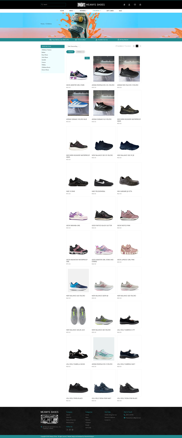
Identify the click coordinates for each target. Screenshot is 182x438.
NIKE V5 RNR (70, 191)
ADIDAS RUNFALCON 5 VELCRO (102, 364)
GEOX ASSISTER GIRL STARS (75, 85)
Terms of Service (71, 420)
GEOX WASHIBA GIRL (73, 226)
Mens (86, 417)
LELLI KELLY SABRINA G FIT (126, 330)
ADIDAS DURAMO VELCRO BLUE (76, 119)
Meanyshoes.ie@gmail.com (133, 418)
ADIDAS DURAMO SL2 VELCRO (101, 119)
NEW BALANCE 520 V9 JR (125, 155)
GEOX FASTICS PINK (123, 226)
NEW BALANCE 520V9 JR (100, 296)
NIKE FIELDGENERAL (98, 191)
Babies (43, 52)
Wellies (44, 65)
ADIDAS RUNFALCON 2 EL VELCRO (103, 85)
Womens (87, 420)
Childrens (88, 422)
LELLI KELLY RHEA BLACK (74, 398)
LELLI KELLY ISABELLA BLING (75, 364)
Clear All (70, 52)
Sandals (44, 60)
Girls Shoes (45, 57)
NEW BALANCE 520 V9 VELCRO (102, 155)
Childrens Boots (46, 67)
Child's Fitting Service (111, 415)
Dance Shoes (45, 70)
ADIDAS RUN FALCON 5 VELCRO (127, 85)
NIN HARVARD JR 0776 (124, 191)
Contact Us (107, 420)
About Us (68, 417)
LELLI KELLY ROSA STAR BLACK (127, 398)
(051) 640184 (129, 415)
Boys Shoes (45, 55)
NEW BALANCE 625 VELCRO (75, 296)
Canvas (44, 62)
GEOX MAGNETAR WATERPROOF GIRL (77, 261)
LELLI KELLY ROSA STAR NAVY (101, 398)
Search (68, 415)
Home (42, 24)
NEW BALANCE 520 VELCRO (126, 296)
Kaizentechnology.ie (89, 436)
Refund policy (70, 422)
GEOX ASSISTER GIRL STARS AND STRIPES (102, 261)
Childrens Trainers (46, 50)
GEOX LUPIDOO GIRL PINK (125, 260)
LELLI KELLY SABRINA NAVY (126, 364)
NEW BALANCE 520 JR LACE (75, 330)
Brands (87, 425)
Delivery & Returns (110, 417)
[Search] (42, 4)
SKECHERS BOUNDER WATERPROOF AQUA (129, 120)
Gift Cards (88, 428)
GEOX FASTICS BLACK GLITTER (102, 226)
